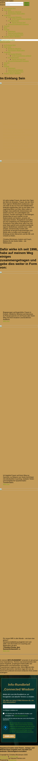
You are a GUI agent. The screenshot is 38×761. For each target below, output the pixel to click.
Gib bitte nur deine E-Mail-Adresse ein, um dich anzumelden (18, 701)
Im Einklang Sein (10, 8)
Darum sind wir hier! (19, 22)
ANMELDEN (9, 736)
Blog (5, 28)
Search (2, 3)
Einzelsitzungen (13, 21)
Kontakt (6, 29)
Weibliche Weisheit (14, 12)
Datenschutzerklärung (15, 33)
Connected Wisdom (14, 17)
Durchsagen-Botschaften (16, 13)
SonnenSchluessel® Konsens (18, 24)
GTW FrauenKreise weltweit (21, 19)
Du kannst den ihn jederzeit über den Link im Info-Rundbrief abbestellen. (18, 719)
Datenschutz (13, 756)
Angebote (7, 15)
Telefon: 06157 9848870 (12, 37)
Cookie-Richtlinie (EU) (15, 35)
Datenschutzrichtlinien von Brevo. (25, 732)
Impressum (11, 31)
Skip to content (5, 42)
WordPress (12, 760)
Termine (6, 26)
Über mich (7, 10)
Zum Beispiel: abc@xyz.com (10, 710)
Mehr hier (6, 321)
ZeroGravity (4, 758)
